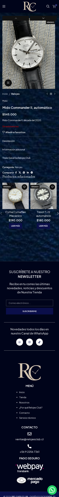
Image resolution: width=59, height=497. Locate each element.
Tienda (22, 397)
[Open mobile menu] (4, 6)
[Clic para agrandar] (8, 82)
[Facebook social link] (16, 172)
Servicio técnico (27, 417)
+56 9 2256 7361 (29, 451)
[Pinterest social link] (24, 172)
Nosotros (24, 402)
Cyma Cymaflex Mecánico (15, 213)
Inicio (5, 93)
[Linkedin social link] (28, 172)
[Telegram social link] (32, 172)
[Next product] (55, 94)
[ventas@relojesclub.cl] (29, 434)
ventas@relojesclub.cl (29, 439)
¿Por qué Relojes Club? (30, 407)
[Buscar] (48, 6)
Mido (5, 100)
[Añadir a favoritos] (24, 187)
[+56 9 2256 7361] (29, 446)
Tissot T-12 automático (43, 213)
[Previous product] (47, 94)
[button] (5, 53)
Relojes (15, 93)
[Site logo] (29, 6)
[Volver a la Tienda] (51, 94)
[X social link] (20, 172)
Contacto (24, 412)
